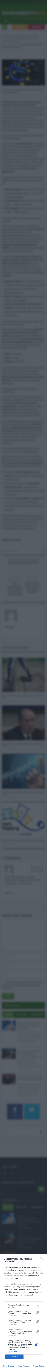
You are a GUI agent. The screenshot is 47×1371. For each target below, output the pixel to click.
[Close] (41, 1259)
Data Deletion (8, 1366)
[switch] (37, 1312)
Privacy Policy (38, 1366)
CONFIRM (14, 1356)
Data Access (23, 1366)
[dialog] (23, 1312)
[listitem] (23, 1306)
